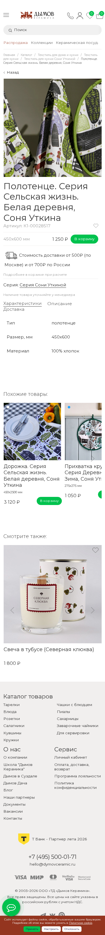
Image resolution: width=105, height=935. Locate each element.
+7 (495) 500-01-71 (52, 856)
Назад (13, 72)
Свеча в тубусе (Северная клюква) (48, 649)
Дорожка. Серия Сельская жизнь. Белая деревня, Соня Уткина (31, 475)
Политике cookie (80, 922)
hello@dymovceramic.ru (52, 864)
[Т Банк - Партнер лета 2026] (52, 844)
